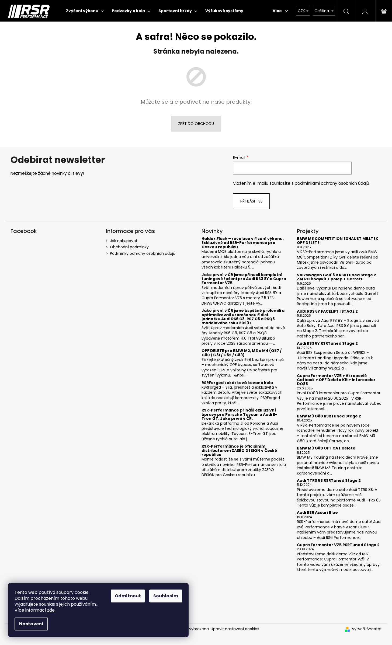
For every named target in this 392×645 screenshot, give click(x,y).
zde (51, 610)
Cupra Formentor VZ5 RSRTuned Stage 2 (338, 545)
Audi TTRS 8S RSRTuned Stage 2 (329, 481)
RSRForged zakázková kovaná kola (237, 383)
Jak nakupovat (123, 240)
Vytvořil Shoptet (367, 629)
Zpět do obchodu (196, 123)
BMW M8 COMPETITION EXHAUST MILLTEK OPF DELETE (337, 241)
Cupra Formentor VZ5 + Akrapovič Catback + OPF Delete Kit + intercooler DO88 (336, 380)
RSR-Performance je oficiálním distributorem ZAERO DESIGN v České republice (239, 450)
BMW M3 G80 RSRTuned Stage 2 (329, 416)
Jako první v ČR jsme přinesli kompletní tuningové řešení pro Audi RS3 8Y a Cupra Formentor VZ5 (244, 279)
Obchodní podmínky (129, 247)
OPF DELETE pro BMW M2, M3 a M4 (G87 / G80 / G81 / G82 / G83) (242, 353)
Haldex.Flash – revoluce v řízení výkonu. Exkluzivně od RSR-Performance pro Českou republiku (243, 243)
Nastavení (31, 624)
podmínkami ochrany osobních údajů (332, 183)
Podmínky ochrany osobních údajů (142, 253)
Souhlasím (165, 596)
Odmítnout (128, 596)
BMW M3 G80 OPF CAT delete (326, 448)
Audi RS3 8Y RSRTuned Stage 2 (327, 343)
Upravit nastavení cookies (235, 629)
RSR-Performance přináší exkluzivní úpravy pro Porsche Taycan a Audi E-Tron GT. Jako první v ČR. (239, 414)
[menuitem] (85, 11)
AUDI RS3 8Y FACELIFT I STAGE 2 (327, 311)
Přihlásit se (251, 201)
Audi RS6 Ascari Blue (317, 513)
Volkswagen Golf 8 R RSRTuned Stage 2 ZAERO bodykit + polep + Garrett (336, 277)
